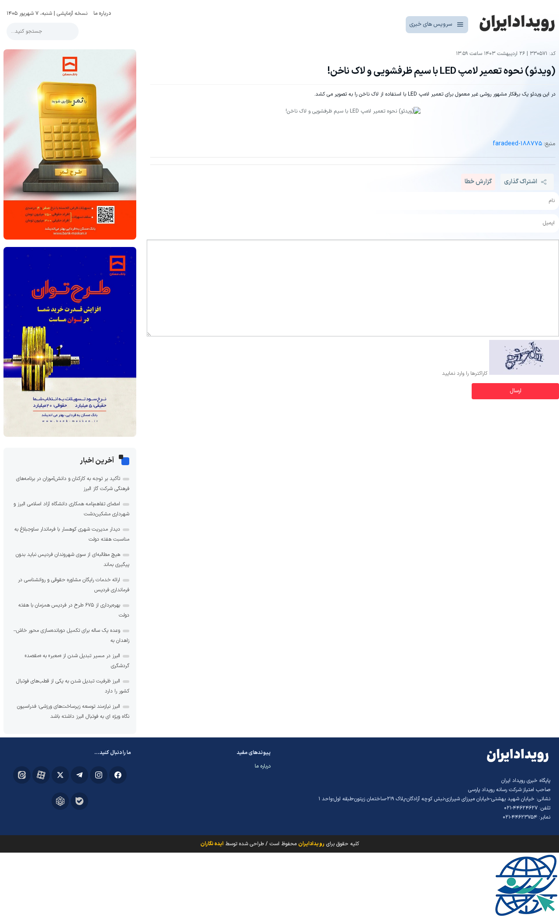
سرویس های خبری (430, 24)
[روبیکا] (60, 801)
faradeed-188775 (517, 143)
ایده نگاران (212, 844)
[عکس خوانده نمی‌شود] (524, 373)
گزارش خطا (478, 181)
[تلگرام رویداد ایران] (79, 775)
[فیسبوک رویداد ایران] (118, 775)
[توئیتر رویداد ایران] (60, 775)
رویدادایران (311, 844)
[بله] (79, 801)
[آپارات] (41, 775)
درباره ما (102, 13)
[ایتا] (22, 775)
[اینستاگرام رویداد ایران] (98, 775)
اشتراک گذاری (520, 181)
